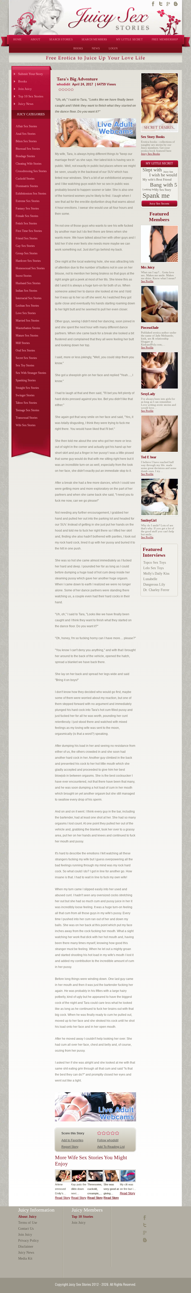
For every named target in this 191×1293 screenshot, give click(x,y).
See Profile (147, 281)
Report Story (69, 1147)
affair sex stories (26, 126)
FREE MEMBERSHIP (165, 39)
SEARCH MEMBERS (94, 39)
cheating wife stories (29, 163)
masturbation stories (28, 328)
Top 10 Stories (82, 1217)
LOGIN (113, 48)
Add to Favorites (72, 1140)
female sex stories (27, 216)
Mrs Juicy (148, 267)
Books (22, 81)
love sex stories (26, 313)
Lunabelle (150, 579)
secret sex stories (26, 358)
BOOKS (78, 48)
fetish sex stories (26, 223)
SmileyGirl (149, 520)
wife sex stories (26, 425)
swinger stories (25, 395)
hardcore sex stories (28, 261)
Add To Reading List (111, 1147)
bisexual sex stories (28, 148)
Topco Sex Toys (154, 562)
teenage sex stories (27, 410)
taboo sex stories (26, 403)
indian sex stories (26, 290)
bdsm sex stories (26, 141)
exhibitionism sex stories (31, 193)
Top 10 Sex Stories (30, 96)
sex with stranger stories (31, 373)
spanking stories (26, 380)
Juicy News (25, 104)
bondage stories (25, 156)
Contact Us (26, 1228)
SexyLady (148, 394)
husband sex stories (28, 283)
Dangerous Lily (154, 584)
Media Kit (25, 1258)
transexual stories (27, 417)
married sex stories (27, 320)
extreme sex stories (28, 201)
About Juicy (27, 1217)
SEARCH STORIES (61, 39)
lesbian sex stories (27, 305)
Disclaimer (25, 1246)
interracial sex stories (29, 298)
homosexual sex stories (30, 268)
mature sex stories (27, 335)
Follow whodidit (107, 1140)
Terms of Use (27, 1223)
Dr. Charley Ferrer (156, 590)
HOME (17, 39)
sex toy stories (25, 365)
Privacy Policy (28, 1240)
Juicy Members (87, 1210)
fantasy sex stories (27, 208)
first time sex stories (29, 231)
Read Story (62, 1198)
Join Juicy (25, 89)
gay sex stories (25, 246)
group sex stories (27, 253)
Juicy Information (36, 1210)
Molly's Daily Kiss (156, 573)
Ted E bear (148, 457)
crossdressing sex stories (31, 171)
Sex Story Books (153, 137)
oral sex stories (25, 350)
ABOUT (35, 39)
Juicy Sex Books (150, 153)
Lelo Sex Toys (153, 568)
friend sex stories (27, 238)
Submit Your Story (30, 74)
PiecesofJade (150, 328)
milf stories (23, 343)
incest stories (24, 275)
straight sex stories (27, 388)
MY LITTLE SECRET (129, 39)
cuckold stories (25, 178)
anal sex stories (26, 134)
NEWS (96, 48)
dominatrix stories (27, 186)
